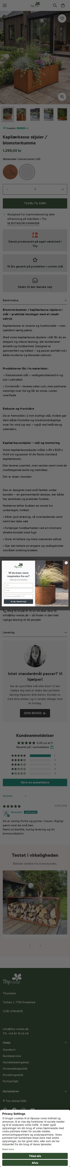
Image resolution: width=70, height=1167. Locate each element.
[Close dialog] (66, 562)
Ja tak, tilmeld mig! (18, 602)
